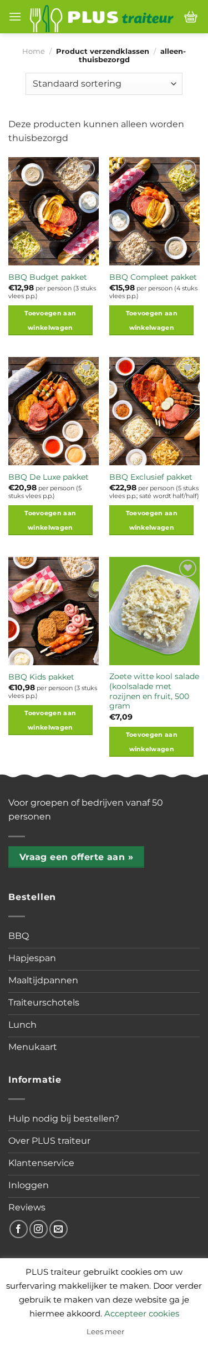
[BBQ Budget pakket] (53, 211)
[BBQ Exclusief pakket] (154, 411)
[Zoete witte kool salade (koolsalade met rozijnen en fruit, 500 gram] (154, 611)
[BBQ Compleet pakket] (154, 211)
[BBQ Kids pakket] (53, 611)
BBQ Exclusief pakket (150, 477)
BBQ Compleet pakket (153, 277)
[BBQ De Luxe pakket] (53, 411)
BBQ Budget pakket (47, 277)
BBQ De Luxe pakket (48, 477)
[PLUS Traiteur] (102, 17)
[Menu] (15, 16)
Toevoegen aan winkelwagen (50, 320)
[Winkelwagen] (191, 17)
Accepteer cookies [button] (141, 1313)
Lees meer (105, 1331)
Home (33, 51)
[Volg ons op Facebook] (18, 1229)
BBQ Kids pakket (41, 676)
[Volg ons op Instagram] (38, 1229)
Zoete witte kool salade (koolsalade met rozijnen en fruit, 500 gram (154, 691)
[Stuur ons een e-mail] (58, 1229)
